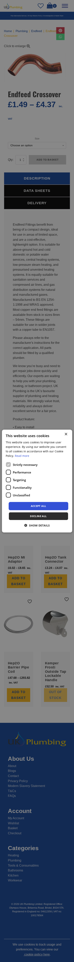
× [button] (65, 434)
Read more (22, 456)
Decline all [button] (38, 516)
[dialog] (37, 480)
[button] (37, 525)
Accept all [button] (38, 506)
